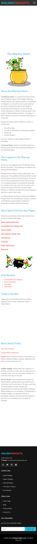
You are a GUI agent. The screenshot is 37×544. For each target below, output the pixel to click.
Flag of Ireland (6, 230)
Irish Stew (7, 284)
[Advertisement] (18, 27)
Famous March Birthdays (10, 353)
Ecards (3, 357)
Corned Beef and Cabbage (13, 280)
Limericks (4, 242)
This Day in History (7, 349)
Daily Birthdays (8, 483)
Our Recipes (7, 490)
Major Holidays (8, 479)
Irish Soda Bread (10, 282)
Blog (4, 504)
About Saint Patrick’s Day (10, 222)
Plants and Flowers (8, 246)
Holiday (15, 3)
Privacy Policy (7, 508)
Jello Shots (8, 287)
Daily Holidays (7, 475)
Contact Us (6, 512)
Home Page (7, 501)
